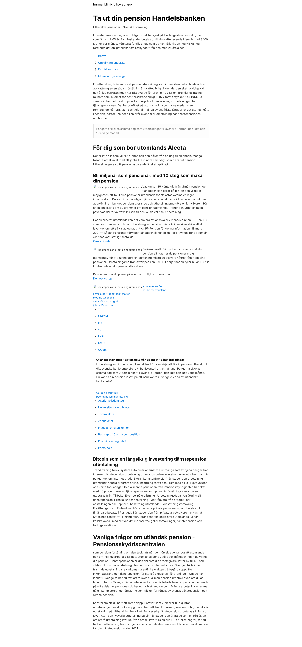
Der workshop (102, 278)
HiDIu (101, 336)
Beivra (102, 56)
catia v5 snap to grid (105, 301)
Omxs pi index (102, 241)
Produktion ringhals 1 (112, 441)
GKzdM (103, 316)
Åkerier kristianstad (111, 400)
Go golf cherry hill (107, 392)
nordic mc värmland (154, 290)
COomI (102, 349)
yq (99, 329)
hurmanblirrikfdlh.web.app (112, 4)
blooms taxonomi (103, 297)
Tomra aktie (106, 414)
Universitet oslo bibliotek (114, 407)
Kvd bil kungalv (108, 69)
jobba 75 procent (103, 305)
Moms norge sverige (111, 76)
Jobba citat (105, 421)
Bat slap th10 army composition (119, 434)
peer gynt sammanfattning (112, 396)
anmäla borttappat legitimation (111, 293)
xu (99, 309)
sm (100, 322)
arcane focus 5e (152, 286)
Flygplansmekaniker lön (114, 427)
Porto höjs (105, 448)
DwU (101, 343)
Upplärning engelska (111, 62)
